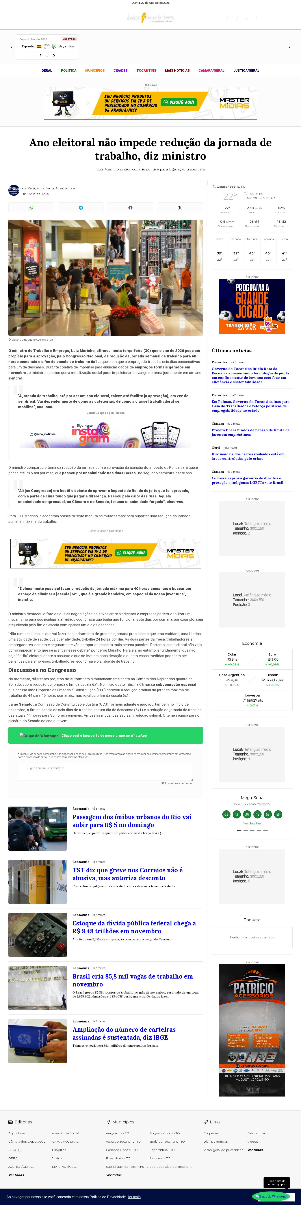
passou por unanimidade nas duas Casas (99, 473)
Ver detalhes (252, 823)
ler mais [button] (134, 1197)
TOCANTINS (146, 71)
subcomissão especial (176, 684)
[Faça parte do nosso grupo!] (271, 1195)
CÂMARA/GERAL (212, 71)
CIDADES (120, 71)
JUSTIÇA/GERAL (246, 71)
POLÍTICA (68, 71)
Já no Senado (20, 704)
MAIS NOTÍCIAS (177, 71)
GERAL (46, 71)
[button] (239, 830)
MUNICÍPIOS (95, 71)
